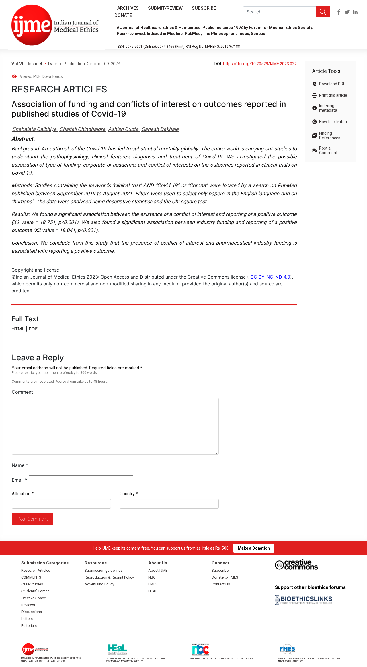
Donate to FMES (225, 577)
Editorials (29, 625)
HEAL (152, 591)
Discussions (31, 612)
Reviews (28, 605)
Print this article (333, 95)
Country (129, 493)
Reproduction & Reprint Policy (109, 577)
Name (20, 465)
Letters (27, 618)
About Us (157, 563)
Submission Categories (45, 563)
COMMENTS (31, 577)
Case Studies (32, 584)
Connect (220, 563)
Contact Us (221, 584)
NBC (151, 577)
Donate (123, 15)
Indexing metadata (328, 108)
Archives (128, 8)
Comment (22, 392)
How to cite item (333, 121)
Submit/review (165, 8)
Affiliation (23, 493)
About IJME (157, 570)
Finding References (329, 135)
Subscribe (204, 8)
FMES (153, 584)
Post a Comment (328, 150)
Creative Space (33, 598)
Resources (96, 563)
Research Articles (35, 570)
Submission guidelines (103, 570)
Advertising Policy (99, 584)
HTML (17, 329)
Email (19, 480)
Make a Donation (254, 548)
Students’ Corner (35, 591)
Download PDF (332, 84)
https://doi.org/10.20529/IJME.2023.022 (260, 63)
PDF (33, 329)
